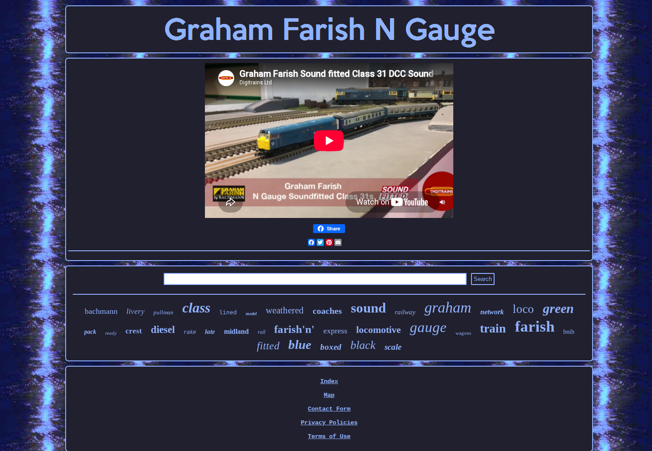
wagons (463, 333)
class (196, 308)
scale (393, 347)
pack (90, 331)
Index (329, 381)
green (558, 308)
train (493, 328)
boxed (331, 347)
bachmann (101, 311)
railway (405, 312)
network (492, 312)
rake (190, 332)
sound (368, 308)
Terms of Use (329, 436)
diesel (163, 329)
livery (135, 311)
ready (111, 333)
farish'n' (294, 329)
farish (534, 326)
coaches (327, 311)
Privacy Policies (329, 422)
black (363, 345)
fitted (268, 346)
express (335, 330)
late (210, 331)
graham (447, 307)
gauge (428, 327)
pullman (163, 312)
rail (261, 332)
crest (134, 331)
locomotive (378, 329)
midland (236, 331)
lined (228, 312)
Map (329, 395)
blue (299, 344)
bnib (568, 331)
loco (523, 309)
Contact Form (329, 408)
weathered (285, 310)
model (251, 313)
